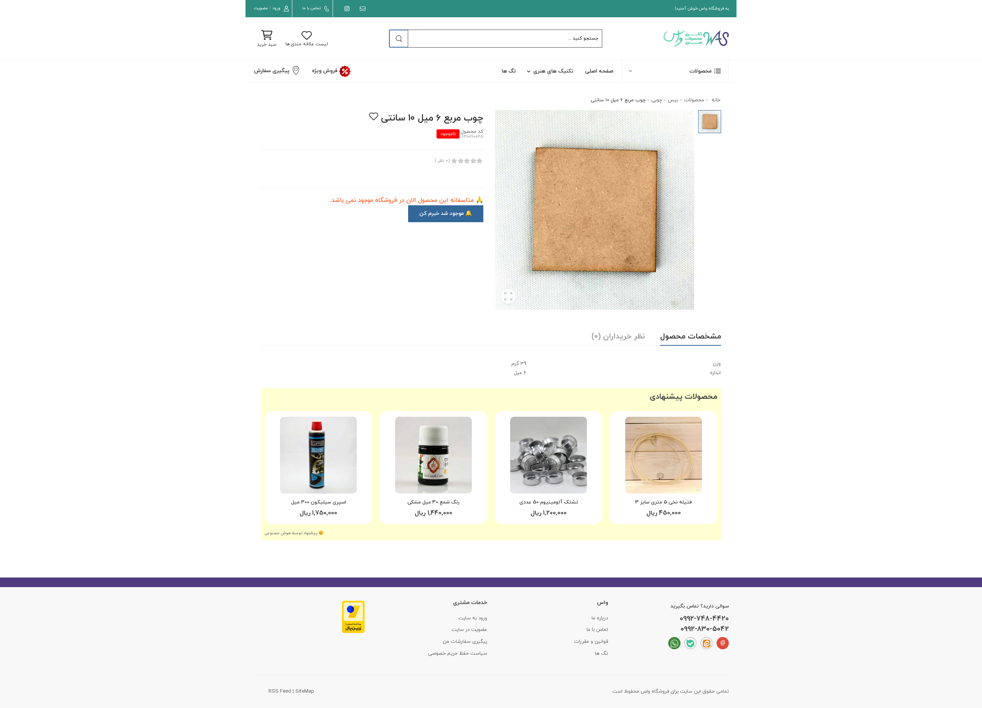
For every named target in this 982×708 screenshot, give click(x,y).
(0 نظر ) (442, 160)
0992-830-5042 (704, 629)
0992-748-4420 (704, 619)
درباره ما (600, 618)
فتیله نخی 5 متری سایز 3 (663, 502)
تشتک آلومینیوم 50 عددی (548, 502)
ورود (276, 8)
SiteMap (304, 691)
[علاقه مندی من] (373, 116)
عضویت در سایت (469, 629)
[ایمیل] (361, 9)
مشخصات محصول (690, 336)
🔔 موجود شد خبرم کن (445, 213)
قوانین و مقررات (591, 641)
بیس (673, 100)
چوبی (656, 100)
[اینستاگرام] (345, 9)
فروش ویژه (325, 70)
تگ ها (509, 71)
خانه (715, 100)
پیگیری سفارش (272, 70)
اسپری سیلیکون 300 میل (318, 502)
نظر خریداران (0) (618, 336)
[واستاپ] (674, 643)
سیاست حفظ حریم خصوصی (457, 653)
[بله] (690, 643)
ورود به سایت (472, 618)
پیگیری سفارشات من (465, 641)
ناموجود (448, 134)
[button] (675, 71)
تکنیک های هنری (553, 71)
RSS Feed (280, 691)
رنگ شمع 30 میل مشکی (433, 502)
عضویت (261, 8)
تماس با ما (311, 8)
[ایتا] (706, 643)
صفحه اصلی (599, 71)
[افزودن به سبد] (663, 485)
